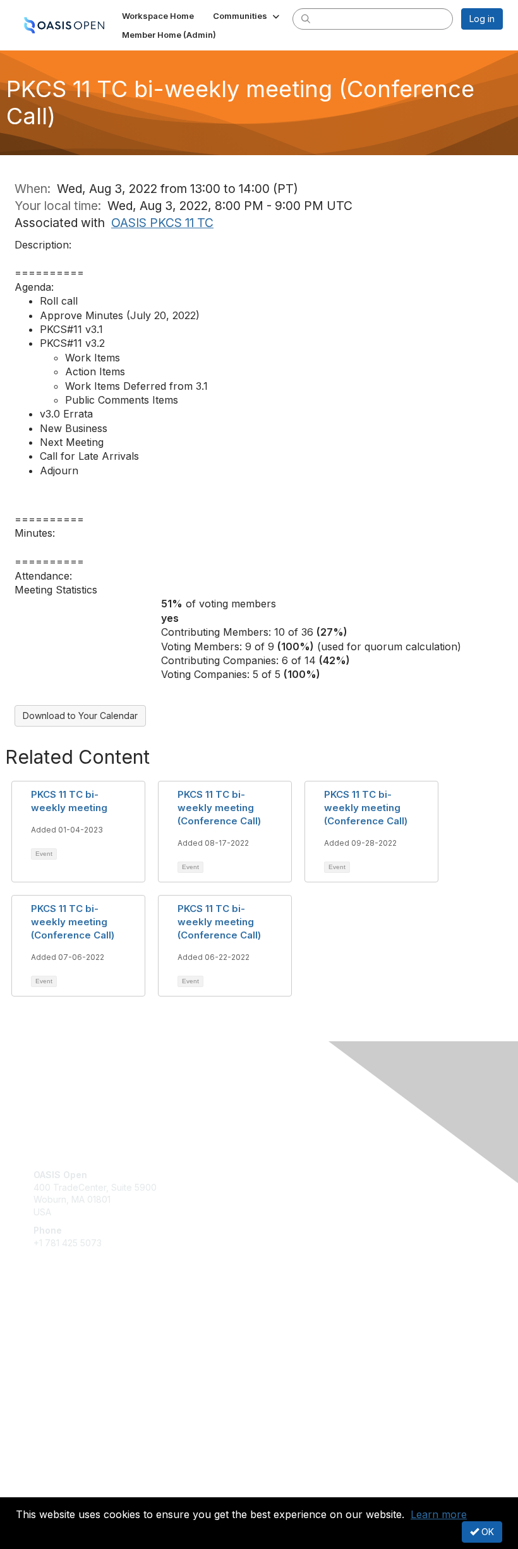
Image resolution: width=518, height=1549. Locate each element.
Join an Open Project (77, 1344)
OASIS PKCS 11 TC (162, 222)
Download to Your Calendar (80, 715)
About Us (52, 1477)
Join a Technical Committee (90, 1363)
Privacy (48, 1489)
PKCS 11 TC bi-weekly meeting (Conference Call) (219, 807)
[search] (305, 18)
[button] (247, 15)
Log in (482, 18)
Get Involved (60, 1326)
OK (486, 1531)
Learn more (439, 1514)
